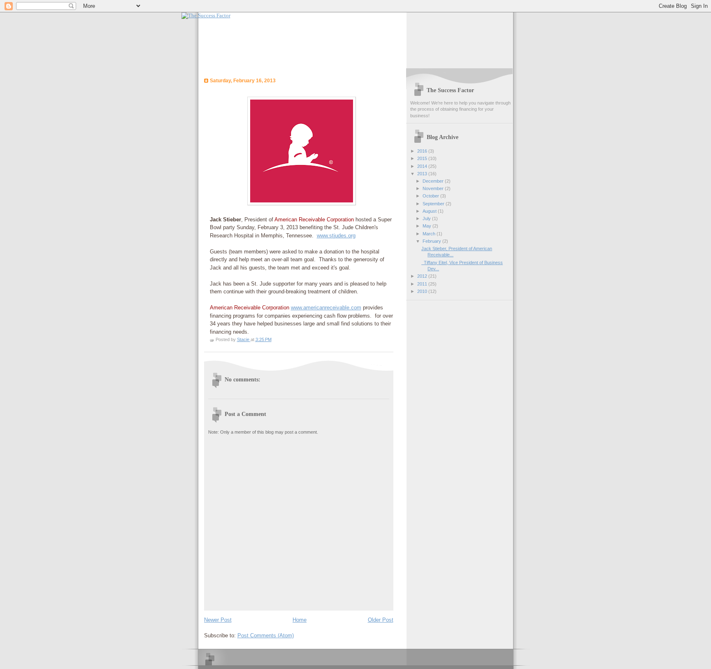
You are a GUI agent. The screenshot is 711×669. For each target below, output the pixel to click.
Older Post (380, 620)
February (432, 241)
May (427, 225)
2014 (422, 166)
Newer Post (218, 620)
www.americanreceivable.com (326, 307)
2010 (422, 291)
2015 (422, 158)
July (427, 218)
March (430, 233)
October (431, 195)
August (430, 211)
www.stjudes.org (336, 235)
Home (300, 620)
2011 (422, 283)
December (434, 181)
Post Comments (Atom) (265, 635)
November (434, 188)
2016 (422, 151)
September (434, 203)
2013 (422, 173)
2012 (422, 276)
